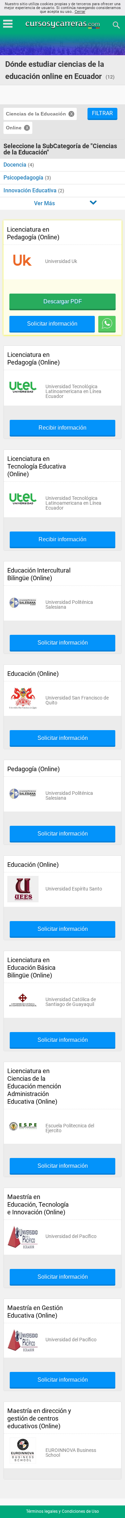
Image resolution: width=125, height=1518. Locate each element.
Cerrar (80, 11)
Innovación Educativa (30, 190)
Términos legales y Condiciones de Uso (62, 1511)
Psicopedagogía (24, 177)
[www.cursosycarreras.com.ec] (63, 25)
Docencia (15, 164)
